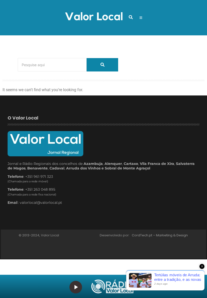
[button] (131, 17)
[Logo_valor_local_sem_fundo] (93, 17)
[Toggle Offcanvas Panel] (141, 18)
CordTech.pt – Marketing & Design (160, 235)
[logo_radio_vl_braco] (112, 286)
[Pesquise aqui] (102, 64)
